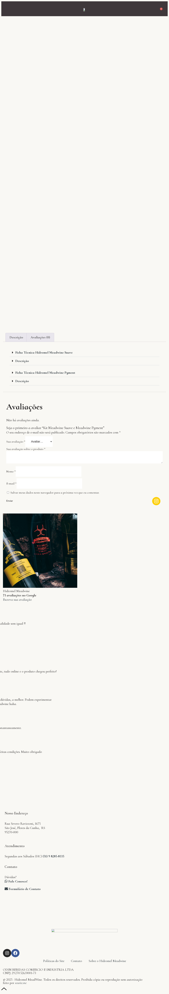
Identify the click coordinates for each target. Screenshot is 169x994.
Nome (11, 471)
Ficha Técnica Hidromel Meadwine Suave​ (44, 353)
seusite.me (21, 983)
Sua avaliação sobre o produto (25, 449)
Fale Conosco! (18, 881)
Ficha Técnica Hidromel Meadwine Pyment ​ (45, 373)
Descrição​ (22, 381)
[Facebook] (15, 953)
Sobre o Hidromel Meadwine (107, 961)
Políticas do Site (53, 961)
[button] (7, 9)
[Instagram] (7, 953)
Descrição (16, 337)
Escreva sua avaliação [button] (17, 600)
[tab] (16, 337)
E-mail (11, 483)
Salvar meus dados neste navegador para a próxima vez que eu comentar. (54, 492)
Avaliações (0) (40, 337)
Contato (76, 961)
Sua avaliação (15, 441)
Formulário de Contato (24, 889)
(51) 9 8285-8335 (53, 856)
